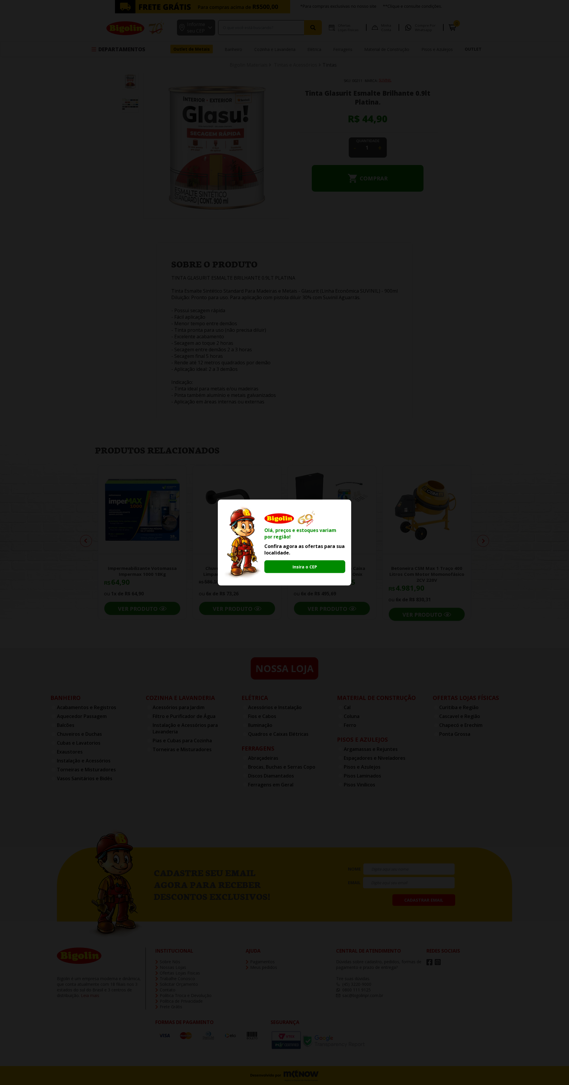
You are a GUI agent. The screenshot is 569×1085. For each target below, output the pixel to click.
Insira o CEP (305, 566)
